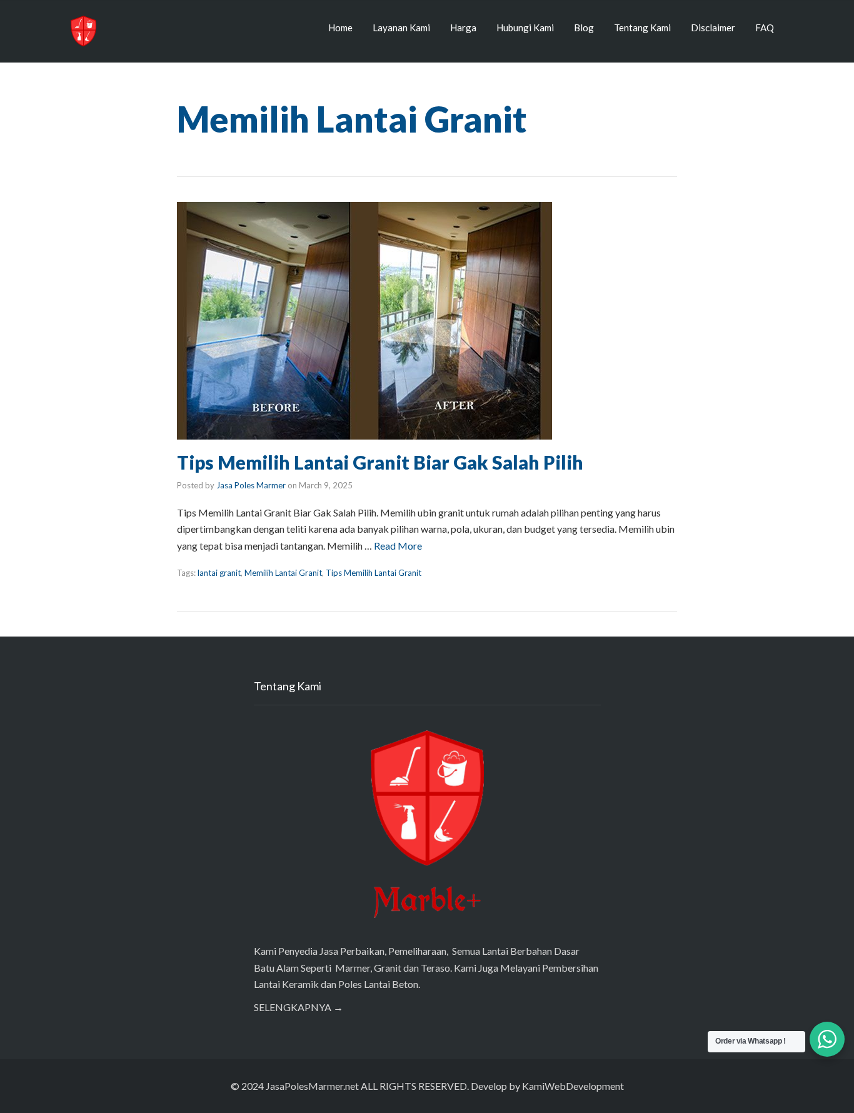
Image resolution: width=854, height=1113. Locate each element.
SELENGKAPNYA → (298, 1007)
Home (340, 27)
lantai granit (219, 573)
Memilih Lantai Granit (283, 573)
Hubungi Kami (525, 27)
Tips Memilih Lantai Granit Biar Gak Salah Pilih (380, 462)
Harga (463, 27)
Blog (584, 27)
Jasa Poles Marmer (251, 485)
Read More (398, 545)
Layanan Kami (401, 27)
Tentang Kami (642, 27)
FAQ (764, 27)
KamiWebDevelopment (573, 1086)
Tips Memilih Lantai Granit (373, 573)
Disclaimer (713, 27)
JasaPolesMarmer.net (312, 1086)
